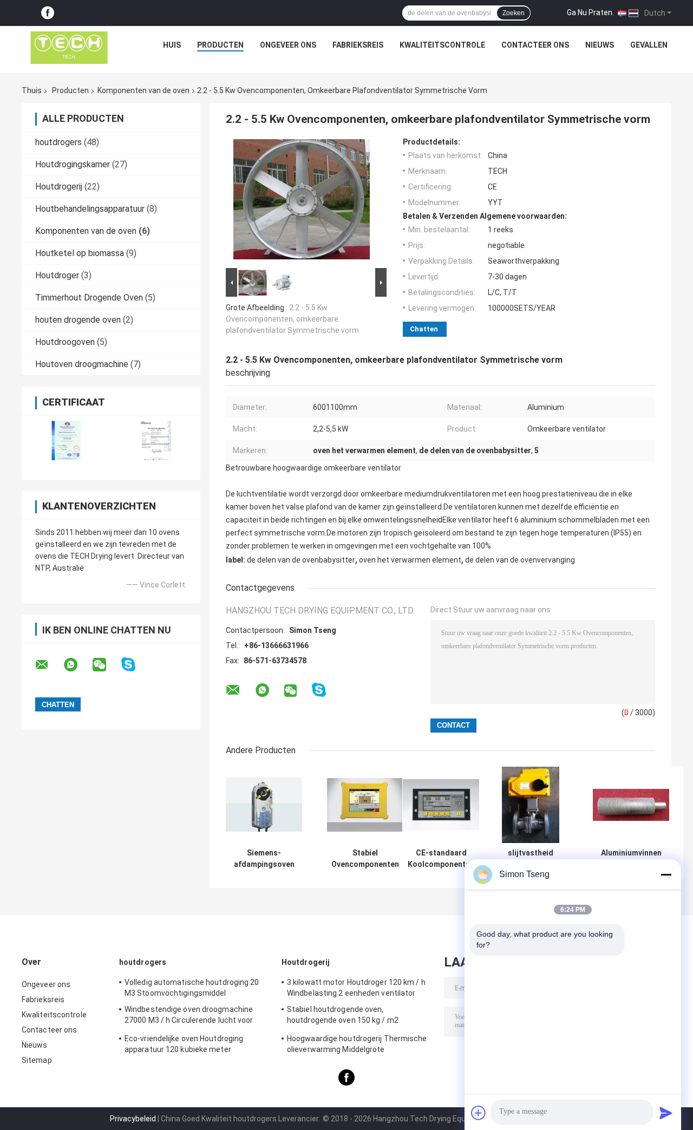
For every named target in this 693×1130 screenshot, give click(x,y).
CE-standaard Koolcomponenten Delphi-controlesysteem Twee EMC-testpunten (441, 858)
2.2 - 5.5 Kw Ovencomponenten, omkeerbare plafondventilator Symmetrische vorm (292, 319)
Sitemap (37, 1060)
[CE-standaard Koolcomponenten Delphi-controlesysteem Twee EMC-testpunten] (441, 805)
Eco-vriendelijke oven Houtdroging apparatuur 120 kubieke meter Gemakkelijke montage (184, 1045)
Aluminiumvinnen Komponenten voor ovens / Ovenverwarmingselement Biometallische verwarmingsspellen (631, 858)
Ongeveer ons (288, 45)
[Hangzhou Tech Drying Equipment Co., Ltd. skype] (135, 664)
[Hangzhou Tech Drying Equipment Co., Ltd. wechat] (106, 665)
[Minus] (665, 874)
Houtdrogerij (58, 186)
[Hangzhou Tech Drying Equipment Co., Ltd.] (69, 47)
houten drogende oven (78, 320)
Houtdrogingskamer (72, 164)
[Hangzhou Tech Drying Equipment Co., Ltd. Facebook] (47, 13)
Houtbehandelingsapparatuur (90, 209)
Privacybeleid (133, 1118)
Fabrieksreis (357, 45)
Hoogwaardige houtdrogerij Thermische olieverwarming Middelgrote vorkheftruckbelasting (357, 1045)
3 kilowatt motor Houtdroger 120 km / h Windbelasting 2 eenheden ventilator (356, 987)
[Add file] (478, 1113)
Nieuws (599, 45)
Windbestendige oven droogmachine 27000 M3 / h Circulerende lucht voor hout (189, 1016)
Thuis (32, 90)
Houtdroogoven (65, 342)
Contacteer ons (535, 45)
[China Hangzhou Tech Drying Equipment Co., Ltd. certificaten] (66, 440)
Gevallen (649, 45)
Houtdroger (57, 275)
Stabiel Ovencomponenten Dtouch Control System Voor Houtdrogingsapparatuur (365, 858)
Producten (220, 45)
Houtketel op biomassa (79, 253)
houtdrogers (58, 142)
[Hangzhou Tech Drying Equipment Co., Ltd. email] (48, 665)
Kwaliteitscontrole (442, 45)
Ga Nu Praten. (590, 12)
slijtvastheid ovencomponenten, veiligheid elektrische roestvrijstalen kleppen (530, 858)
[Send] (666, 1113)
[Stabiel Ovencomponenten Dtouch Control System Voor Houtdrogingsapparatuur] (365, 805)
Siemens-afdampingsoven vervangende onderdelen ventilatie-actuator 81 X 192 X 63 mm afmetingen (264, 858)
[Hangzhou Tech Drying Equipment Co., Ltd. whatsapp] (77, 665)
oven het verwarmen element (410, 560)
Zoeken (513, 13)
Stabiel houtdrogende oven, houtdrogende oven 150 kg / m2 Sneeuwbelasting (342, 1016)
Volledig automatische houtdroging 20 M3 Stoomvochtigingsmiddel (192, 987)
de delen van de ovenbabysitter (301, 560)
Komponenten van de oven (143, 90)
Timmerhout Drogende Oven (89, 297)
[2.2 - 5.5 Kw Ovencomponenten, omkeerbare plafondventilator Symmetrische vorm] (301, 201)
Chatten (424, 329)
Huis (172, 45)
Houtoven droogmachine (81, 364)
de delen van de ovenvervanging (520, 560)
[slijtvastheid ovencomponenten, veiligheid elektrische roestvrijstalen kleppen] (531, 805)
